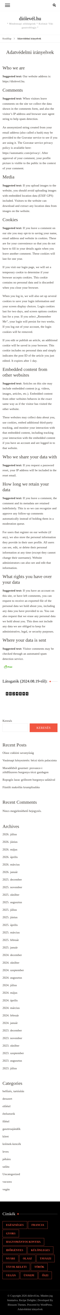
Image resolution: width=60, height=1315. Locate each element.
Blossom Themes (17, 1304)
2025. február (10, 940)
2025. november (12, 887)
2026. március (11, 864)
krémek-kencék (11, 1144)
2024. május (9, 992)
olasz (27, 1258)
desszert (7, 1098)
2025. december (12, 879)
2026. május (9, 849)
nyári (10, 1258)
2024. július (9, 985)
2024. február (10, 1015)
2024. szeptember (13, 970)
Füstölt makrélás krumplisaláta (21, 787)
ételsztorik (8, 1113)
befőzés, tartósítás (13, 1091)
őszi (45, 1275)
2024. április (10, 1000)
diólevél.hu (30, 18)
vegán (6, 1189)
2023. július (9, 1068)
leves (5, 1151)
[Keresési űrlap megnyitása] (54, 5)
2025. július (9, 909)
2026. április (10, 857)
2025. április (10, 925)
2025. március (11, 932)
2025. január (10, 947)
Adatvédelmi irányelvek (30, 1309)
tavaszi (45, 1258)
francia (38, 1225)
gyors (11, 1233)
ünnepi (29, 1275)
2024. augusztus (12, 977)
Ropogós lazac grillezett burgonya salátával (28, 779)
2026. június (10, 841)
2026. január (10, 872)
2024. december (12, 955)
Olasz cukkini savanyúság (18, 752)
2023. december (12, 1030)
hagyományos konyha (23, 1241)
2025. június (10, 917)
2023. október (10, 1045)
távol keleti (16, 1266)
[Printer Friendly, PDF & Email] (8, 667)
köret (5, 1136)
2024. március (11, 1008)
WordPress (46, 1304)
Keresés (7, 720)
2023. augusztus (12, 1060)
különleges (40, 1250)
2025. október (10, 894)
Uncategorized (11, 1174)
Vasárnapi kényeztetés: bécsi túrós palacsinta (29, 760)
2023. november (12, 1038)
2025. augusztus (12, 902)
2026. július (9, 834)
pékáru (6, 1159)
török (39, 1266)
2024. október (10, 962)
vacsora (7, 1181)
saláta (5, 1166)
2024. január (10, 1023)
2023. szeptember (13, 1053)
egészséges (15, 1225)
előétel (6, 1106)
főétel (5, 1121)
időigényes (14, 1250)
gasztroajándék (11, 1129)
